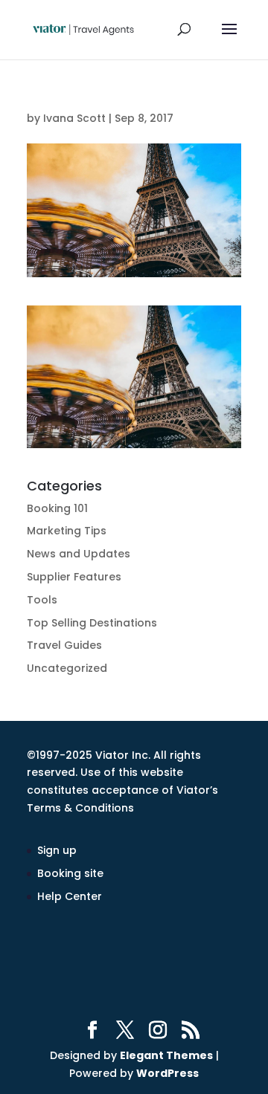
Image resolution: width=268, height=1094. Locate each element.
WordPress (167, 1073)
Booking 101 (57, 508)
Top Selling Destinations (92, 622)
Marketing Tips (66, 530)
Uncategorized (67, 668)
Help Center (69, 896)
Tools (42, 599)
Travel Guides (64, 645)
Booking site (70, 873)
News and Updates (78, 553)
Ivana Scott (74, 118)
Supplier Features (74, 576)
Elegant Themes (166, 1055)
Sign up (57, 850)
